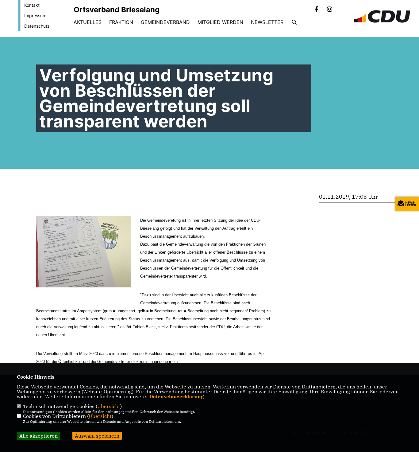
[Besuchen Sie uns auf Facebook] (317, 10)
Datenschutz (37, 26)
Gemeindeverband (165, 22)
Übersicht (108, 406)
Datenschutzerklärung (176, 396)
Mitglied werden (220, 22)
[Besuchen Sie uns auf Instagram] (329, 10)
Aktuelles (88, 22)
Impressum (35, 15)
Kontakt (32, 5)
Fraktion (121, 22)
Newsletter (267, 22)
